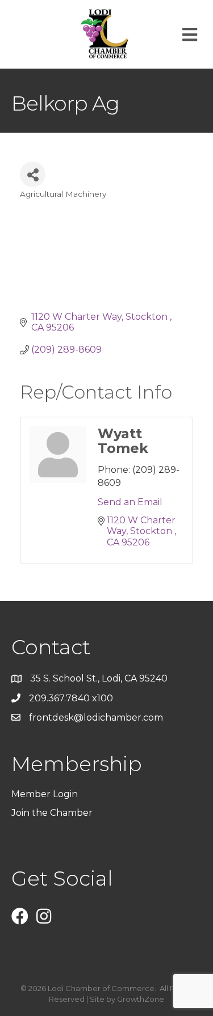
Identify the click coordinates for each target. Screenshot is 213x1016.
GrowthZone (140, 999)
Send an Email (130, 502)
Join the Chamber (53, 812)
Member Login (44, 794)
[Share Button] (32, 174)
